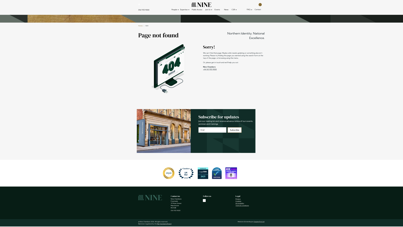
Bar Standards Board (164, 224)
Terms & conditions (242, 206)
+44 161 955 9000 (210, 69)
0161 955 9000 (143, 10)
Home (140, 26)
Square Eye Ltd (259, 222)
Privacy (238, 199)
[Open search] (260, 4)
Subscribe (234, 130)
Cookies (238, 201)
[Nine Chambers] (201, 5)
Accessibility (240, 203)
